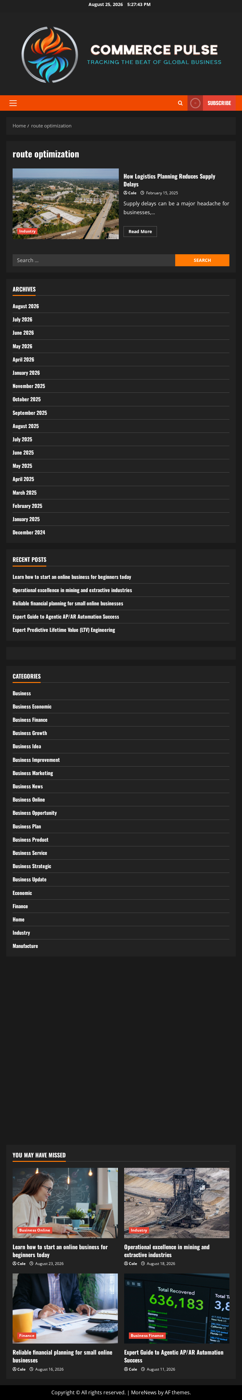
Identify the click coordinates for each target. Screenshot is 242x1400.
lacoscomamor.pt (34, 1033)
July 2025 (22, 439)
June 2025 (23, 452)
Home (19, 919)
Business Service (30, 852)
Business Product (31, 839)
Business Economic (32, 706)
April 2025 (23, 479)
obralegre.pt (27, 1110)
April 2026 (23, 359)
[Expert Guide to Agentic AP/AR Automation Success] (176, 1309)
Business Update (30, 879)
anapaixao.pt (28, 999)
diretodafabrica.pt (34, 1059)
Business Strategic (32, 866)
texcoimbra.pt (29, 1127)
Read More (143, 232)
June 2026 (23, 332)
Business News (28, 786)
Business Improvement (36, 759)
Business (22, 693)
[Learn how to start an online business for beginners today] (65, 1203)
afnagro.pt (25, 982)
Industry (27, 231)
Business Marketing (33, 773)
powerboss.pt (29, 973)
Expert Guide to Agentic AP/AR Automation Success (66, 616)
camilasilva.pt (29, 990)
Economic (22, 893)
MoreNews (144, 1392)
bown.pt (22, 1050)
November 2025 (29, 386)
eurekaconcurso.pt (35, 1041)
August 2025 (26, 426)
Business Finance (30, 719)
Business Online (29, 799)
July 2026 (22, 319)
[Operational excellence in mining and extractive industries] (176, 1203)
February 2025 (27, 505)
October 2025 (27, 399)
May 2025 (22, 465)
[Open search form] (180, 103)
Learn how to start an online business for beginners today (72, 576)
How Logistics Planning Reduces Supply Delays (66, 203)
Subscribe (219, 103)
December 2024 (29, 532)
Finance (20, 906)
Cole (132, 193)
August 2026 (26, 306)
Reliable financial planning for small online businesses (68, 603)
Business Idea (27, 746)
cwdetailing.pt (29, 1101)
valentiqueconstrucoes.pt (43, 1119)
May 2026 (22, 346)
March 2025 (25, 492)
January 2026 (26, 372)
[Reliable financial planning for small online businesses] (65, 1309)
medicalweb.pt (30, 1016)
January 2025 (26, 519)
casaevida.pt (27, 1093)
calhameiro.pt (29, 1084)
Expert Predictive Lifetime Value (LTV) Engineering (64, 629)
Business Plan (27, 826)
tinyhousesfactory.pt (37, 1067)
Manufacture (25, 946)
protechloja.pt (29, 1007)
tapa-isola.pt (27, 1076)
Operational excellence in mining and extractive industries (72, 590)
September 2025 (30, 412)
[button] (13, 103)
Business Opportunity (35, 812)
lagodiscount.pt (31, 1024)
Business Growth (30, 733)
